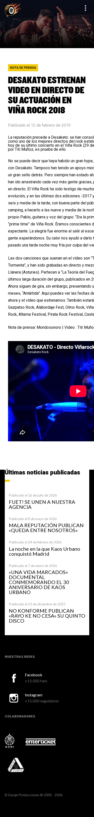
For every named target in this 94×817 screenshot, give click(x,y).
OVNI (15, 741)
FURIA (23, 765)
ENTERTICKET (41, 741)
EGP (13, 9)
